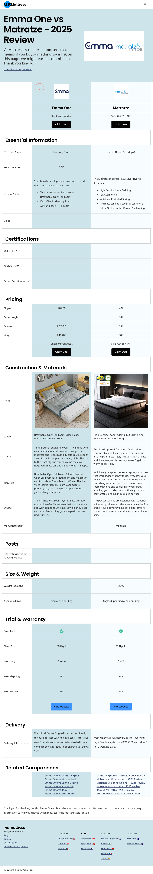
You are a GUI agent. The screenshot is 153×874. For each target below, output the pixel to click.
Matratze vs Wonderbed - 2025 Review (119, 779)
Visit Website (61, 706)
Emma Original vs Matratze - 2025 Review (121, 775)
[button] (144, 4)
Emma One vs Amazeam (59, 793)
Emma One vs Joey (56, 790)
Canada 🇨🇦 (63, 843)
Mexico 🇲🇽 (63, 848)
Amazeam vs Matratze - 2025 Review (118, 793)
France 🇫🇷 (106, 853)
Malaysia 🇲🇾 (87, 848)
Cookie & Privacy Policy (16, 846)
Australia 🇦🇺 (133, 838)
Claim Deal (61, 124)
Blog (6, 835)
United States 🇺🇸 (66, 838)
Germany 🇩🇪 (107, 848)
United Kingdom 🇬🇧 (111, 838)
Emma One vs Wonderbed (60, 779)
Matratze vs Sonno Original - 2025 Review (121, 783)
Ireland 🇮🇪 (106, 843)
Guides (7, 838)
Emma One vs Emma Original (62, 775)
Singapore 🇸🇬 (88, 838)
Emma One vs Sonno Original (61, 783)
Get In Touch (10, 842)
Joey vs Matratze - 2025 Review (115, 790)
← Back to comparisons (18, 69)
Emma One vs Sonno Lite (59, 786)
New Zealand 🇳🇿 (135, 843)
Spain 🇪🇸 (105, 858)
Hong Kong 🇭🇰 (88, 843)
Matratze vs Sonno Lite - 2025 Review (118, 786)
